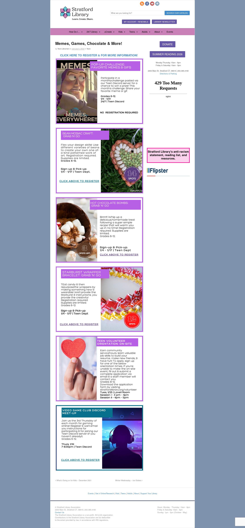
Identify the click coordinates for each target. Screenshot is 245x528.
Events (170, 31)
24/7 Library (92, 31)
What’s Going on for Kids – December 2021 (73, 480)
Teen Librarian (63, 48)
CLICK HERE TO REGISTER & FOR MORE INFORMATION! (99, 55)
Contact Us (59, 512)
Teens (132, 31)
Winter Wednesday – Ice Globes (128, 480)
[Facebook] (147, 3)
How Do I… (74, 31)
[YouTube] (152, 3)
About (157, 31)
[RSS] (142, 3)
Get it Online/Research (104, 493)
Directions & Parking (168, 73)
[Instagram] (157, 3)
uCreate (108, 31)
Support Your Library (149, 493)
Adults (145, 31)
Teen (88, 48)
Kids (121, 31)
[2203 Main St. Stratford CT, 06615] (76, 23)
